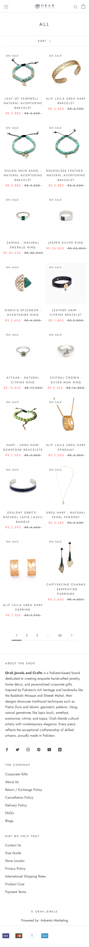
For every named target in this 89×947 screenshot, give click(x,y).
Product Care (14, 884)
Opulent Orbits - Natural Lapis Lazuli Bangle (23, 517)
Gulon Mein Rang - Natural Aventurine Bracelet (23, 175)
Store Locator (15, 860)
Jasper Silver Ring (66, 243)
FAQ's (9, 813)
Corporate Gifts (16, 774)
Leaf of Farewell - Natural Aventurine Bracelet (23, 103)
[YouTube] (49, 749)
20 (60, 635)
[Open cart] (83, 6)
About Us (12, 781)
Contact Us (13, 845)
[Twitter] (17, 749)
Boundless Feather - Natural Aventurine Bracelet (66, 175)
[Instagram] (28, 749)
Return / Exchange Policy (23, 789)
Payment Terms (15, 891)
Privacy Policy (15, 868)
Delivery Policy (16, 805)
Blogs (9, 820)
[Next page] (72, 635)
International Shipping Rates (25, 876)
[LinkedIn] (60, 749)
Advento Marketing (54, 920)
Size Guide (13, 852)
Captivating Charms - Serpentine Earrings (66, 589)
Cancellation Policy (19, 797)
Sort (43, 41)
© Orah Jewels (44, 912)
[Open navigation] (6, 6)
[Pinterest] (38, 749)
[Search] (76, 6)
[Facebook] (7, 749)
